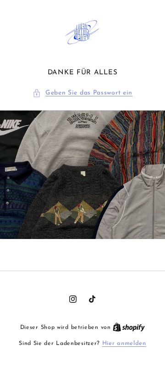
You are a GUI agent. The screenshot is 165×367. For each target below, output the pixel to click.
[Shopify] (129, 327)
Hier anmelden (124, 343)
